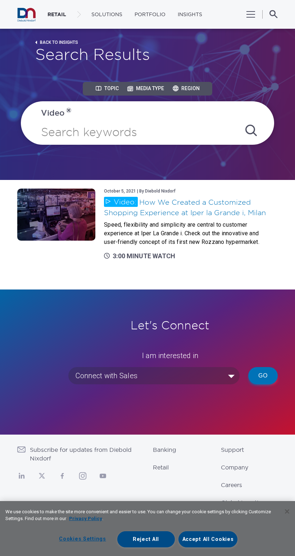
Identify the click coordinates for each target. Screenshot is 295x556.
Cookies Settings (82, 539)
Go (263, 375)
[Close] (287, 511)
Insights (190, 14)
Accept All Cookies (208, 539)
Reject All (146, 539)
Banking (164, 449)
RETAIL (56, 14)
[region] (147, 528)
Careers (231, 484)
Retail (161, 467)
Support (232, 449)
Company (234, 467)
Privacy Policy (85, 518)
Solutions (106, 14)
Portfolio (150, 14)
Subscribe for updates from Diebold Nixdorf (81, 454)
